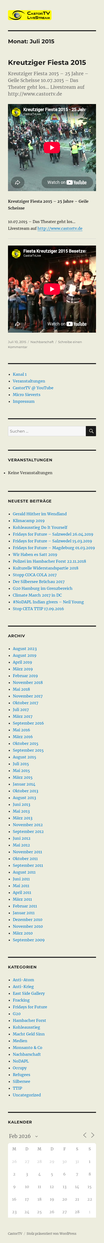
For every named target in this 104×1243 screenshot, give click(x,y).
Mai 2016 (21, 729)
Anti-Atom (23, 979)
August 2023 (25, 648)
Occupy (20, 1067)
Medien (20, 1040)
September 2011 (28, 865)
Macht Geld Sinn (29, 1034)
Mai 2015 (21, 770)
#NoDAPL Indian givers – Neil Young (48, 601)
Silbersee (21, 1081)
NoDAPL (21, 1061)
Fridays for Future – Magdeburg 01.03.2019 (54, 547)
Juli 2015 (21, 763)
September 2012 (28, 831)
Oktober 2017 (25, 702)
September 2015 (28, 750)
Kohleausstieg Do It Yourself (40, 527)
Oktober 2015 (25, 743)
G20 (17, 1013)
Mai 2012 (21, 845)
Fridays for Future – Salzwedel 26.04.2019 (53, 534)
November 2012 (28, 824)
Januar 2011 (24, 912)
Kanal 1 (20, 374)
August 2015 (24, 757)
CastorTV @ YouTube (33, 387)
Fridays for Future (30, 1006)
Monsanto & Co (27, 1047)
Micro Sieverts (26, 394)
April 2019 (22, 662)
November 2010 (28, 926)
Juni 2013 (21, 804)
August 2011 (24, 872)
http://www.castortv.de (59, 228)
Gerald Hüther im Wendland (40, 513)
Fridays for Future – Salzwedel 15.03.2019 (52, 541)
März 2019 (23, 668)
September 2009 (29, 939)
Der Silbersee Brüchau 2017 (39, 581)
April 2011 (22, 892)
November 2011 (27, 851)
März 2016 (23, 736)
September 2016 (28, 723)
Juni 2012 (21, 838)
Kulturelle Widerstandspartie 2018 (45, 568)
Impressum (24, 401)
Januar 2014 (24, 784)
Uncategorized (27, 1095)
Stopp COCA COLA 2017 (35, 574)
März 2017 (22, 716)
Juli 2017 (21, 709)
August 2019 (25, 655)
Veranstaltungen (29, 381)
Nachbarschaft (42, 342)
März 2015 (23, 777)
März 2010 (23, 933)
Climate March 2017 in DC (37, 595)
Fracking (21, 1000)
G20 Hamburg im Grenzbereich (43, 588)
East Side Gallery (29, 993)
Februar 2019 (25, 675)
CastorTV (15, 1234)
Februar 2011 (25, 906)
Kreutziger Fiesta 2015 (47, 62)
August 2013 (24, 797)
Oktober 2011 (25, 858)
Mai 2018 (21, 689)
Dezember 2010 (27, 919)
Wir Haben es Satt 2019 (35, 554)
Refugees (21, 1074)
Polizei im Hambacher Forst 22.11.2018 (49, 561)
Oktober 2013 (25, 790)
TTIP (17, 1088)
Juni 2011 (21, 878)
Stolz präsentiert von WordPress (51, 1234)
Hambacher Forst (29, 1020)
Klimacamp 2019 (29, 520)
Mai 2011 (21, 885)
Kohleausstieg (26, 1027)
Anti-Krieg (23, 986)
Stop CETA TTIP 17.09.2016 (38, 608)
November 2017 (28, 696)
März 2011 (22, 899)
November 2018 (28, 682)
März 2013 (22, 818)
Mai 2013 (21, 811)
